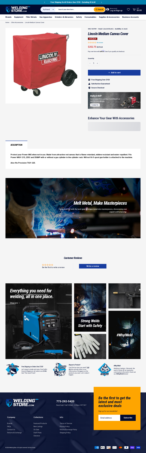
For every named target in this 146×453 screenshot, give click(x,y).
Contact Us (11, 429)
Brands (9, 423)
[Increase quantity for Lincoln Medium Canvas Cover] (97, 63)
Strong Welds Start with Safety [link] (90, 323)
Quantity (91, 58)
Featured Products (40, 423)
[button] (92, 42)
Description (16, 144)
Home (7, 22)
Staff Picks (38, 433)
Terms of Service (66, 423)
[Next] (101, 2)
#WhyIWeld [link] (124, 335)
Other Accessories (17, 22)
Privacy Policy (65, 426)
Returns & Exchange (14, 433)
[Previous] (44, 2)
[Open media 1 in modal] (43, 66)
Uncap (33, 447)
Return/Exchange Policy (68, 429)
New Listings (38, 426)
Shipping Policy (65, 433)
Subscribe (128, 418)
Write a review (92, 266)
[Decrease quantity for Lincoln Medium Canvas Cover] (90, 63)
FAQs (9, 426)
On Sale (36, 429)
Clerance (37, 436)
